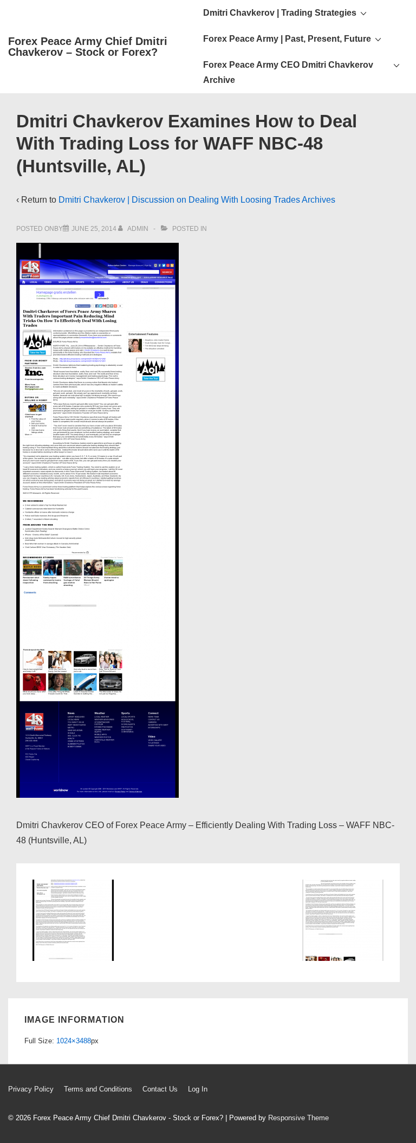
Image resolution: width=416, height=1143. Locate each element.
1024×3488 (73, 1041)
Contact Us (160, 1089)
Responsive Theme (298, 1118)
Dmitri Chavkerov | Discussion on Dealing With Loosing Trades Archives (196, 199)
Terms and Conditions (98, 1089)
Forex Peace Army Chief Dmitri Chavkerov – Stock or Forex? (87, 46)
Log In (197, 1089)
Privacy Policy (31, 1089)
